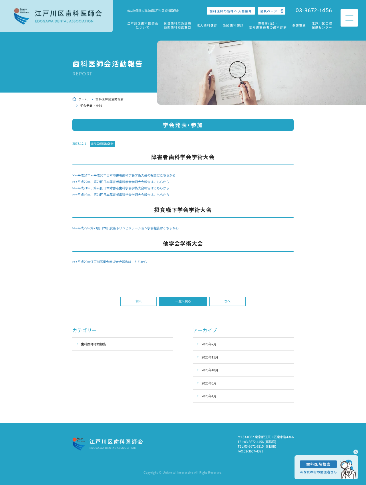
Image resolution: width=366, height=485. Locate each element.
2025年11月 (210, 357)
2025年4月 (209, 396)
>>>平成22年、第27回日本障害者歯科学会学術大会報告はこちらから (120, 181)
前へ (139, 301)
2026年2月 (209, 344)
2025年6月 (209, 383)
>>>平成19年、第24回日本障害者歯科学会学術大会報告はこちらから (120, 194)
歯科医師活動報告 (102, 144)
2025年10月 (210, 370)
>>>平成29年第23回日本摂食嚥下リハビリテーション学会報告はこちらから (125, 228)
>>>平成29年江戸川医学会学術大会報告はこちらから (109, 261)
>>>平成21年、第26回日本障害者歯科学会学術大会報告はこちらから (120, 188)
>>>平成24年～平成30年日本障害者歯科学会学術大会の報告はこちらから (124, 175)
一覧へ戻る (183, 301)
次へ (227, 301)
